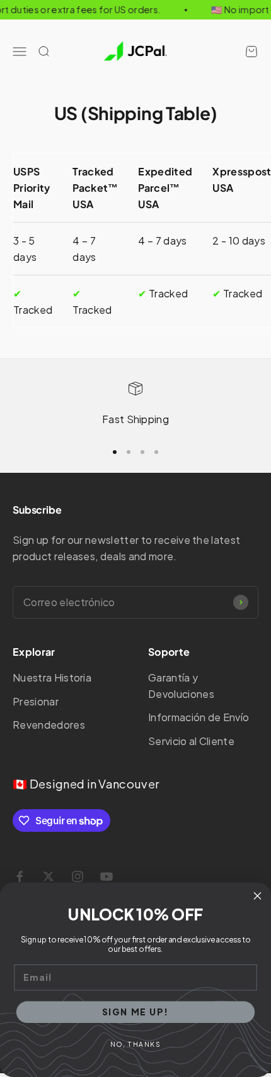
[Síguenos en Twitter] (48, 876)
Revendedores (49, 724)
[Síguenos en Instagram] (77, 876)
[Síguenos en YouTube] (106, 876)
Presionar (36, 701)
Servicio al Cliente (191, 741)
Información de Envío (198, 717)
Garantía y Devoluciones (181, 685)
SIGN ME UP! (135, 1011)
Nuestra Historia (52, 677)
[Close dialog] (258, 896)
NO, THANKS (135, 1044)
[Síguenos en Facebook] (19, 876)
